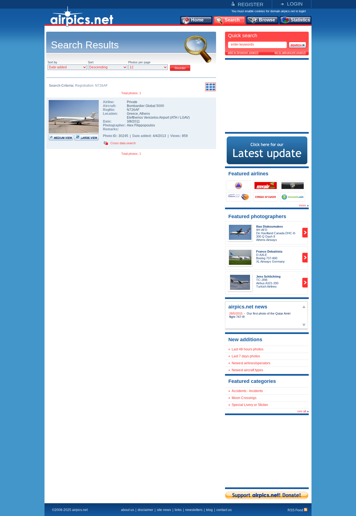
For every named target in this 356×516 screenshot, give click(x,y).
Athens (144, 114)
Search (232, 20)
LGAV (184, 117)
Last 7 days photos (246, 356)
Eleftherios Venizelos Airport (148, 117)
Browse (267, 20)
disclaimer (145, 510)
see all (301, 411)
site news (164, 510)
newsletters (193, 510)
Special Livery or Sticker (250, 405)
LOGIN (295, 4)
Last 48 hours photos (247, 349)
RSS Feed (296, 510)
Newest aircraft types (247, 370)
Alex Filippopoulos (141, 125)
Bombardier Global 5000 (145, 106)
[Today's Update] (267, 163)
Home (197, 20)
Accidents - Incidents (247, 391)
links (178, 510)
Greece (132, 114)
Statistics (300, 20)
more (302, 205)
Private (132, 102)
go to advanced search (290, 52)
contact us (224, 510)
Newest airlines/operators (251, 363)
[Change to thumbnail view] (210, 90)
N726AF (133, 110)
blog (209, 510)
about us (127, 510)
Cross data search (123, 143)
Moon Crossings (244, 398)
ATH (174, 117)
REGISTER (250, 4)
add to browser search (243, 52)
